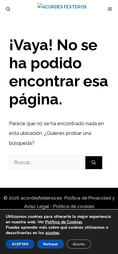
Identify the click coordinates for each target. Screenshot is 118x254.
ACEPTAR (20, 244)
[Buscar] (93, 162)
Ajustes (79, 244)
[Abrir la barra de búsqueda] (8, 9)
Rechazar (50, 244)
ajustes (52, 233)
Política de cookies (73, 206)
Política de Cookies (63, 222)
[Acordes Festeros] (62, 9)
